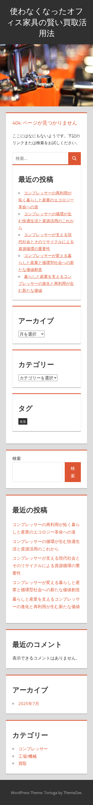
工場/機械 (27, 756)
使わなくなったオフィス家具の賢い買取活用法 (46, 22)
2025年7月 (28, 703)
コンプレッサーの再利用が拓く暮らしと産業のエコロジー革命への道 (46, 200)
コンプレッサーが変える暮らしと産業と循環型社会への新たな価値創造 (46, 262)
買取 (22, 763)
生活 (23, 421)
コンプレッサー (33, 749)
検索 (16, 458)
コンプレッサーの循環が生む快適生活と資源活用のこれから (46, 220)
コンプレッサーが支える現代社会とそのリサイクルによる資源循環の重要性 (46, 241)
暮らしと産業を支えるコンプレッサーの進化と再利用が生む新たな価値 (46, 283)
